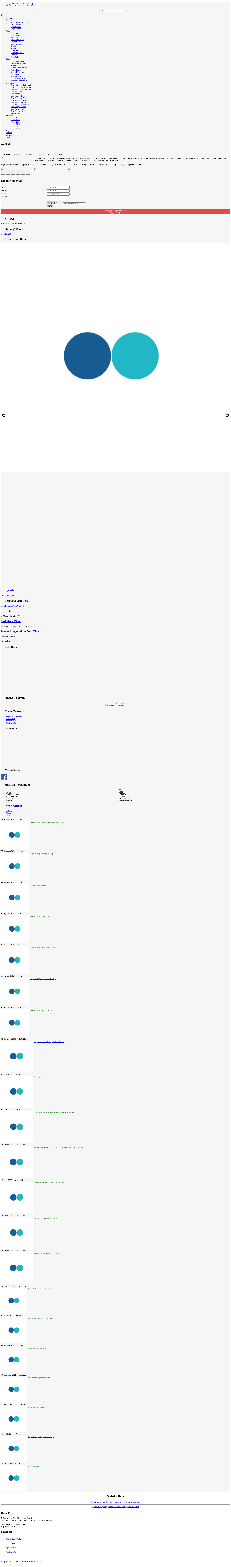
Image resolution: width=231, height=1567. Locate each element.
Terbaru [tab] (9, 811)
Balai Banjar (15, 74)
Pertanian (14, 33)
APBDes (9, 115)
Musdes (5, 641)
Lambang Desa (16, 24)
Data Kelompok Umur (19, 100)
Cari (126, 11)
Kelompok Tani (16, 50)
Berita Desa (57, 154)
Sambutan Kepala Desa (19, 22)
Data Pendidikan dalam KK (21, 87)
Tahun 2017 (15, 120)
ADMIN (4, 224)
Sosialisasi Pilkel (11, 621)
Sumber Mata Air (17, 40)
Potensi (8, 31)
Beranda (9, 18)
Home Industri (16, 44)
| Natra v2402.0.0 (34, 1562)
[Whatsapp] (28, 173)
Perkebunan (15, 35)
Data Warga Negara (18, 107)
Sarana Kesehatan (17, 72)
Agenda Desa (11, 721)
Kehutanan (15, 48)
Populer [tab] (9, 813)
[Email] (13, 173)
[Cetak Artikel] (23, 173)
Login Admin (16, 29)
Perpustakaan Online (14, 716)
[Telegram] (18, 173)
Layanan (9, 135)
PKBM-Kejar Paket (18, 63)
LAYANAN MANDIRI (17, 224)
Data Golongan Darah (19, 98)
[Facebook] (3, 173)
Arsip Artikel (13, 805)
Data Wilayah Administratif (21, 85)
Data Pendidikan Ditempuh (21, 89)
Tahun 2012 (15, 126)
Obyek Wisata (16, 42)
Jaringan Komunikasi (19, 81)
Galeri (8, 611)
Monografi (10, 83)
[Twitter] (8, 173)
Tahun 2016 (15, 122)
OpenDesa (7, 1562)
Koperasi (14, 55)
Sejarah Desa (16, 27)
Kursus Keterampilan (19, 68)
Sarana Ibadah (16, 70)
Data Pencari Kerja (18, 111)
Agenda (8, 590)
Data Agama (15, 94)
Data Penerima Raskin (19, 102)
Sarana (8, 59)
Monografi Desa (17, 113)
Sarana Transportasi (18, 79)
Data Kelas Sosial (17, 109)
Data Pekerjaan (16, 92)
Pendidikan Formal (18, 61)
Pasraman (14, 66)
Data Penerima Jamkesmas (21, 105)
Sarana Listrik (16, 76)
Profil (8, 20)
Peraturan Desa (11, 723)
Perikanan (14, 37)
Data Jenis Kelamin (18, 96)
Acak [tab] (8, 815)
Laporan (9, 133)
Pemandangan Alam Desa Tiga (20, 631)
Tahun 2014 (15, 128)
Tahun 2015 (15, 124)
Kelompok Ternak (17, 53)
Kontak (8, 137)
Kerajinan (14, 46)
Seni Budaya (15, 57)
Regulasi (9, 131)
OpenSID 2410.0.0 (20, 1562)
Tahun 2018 (15, 118)
